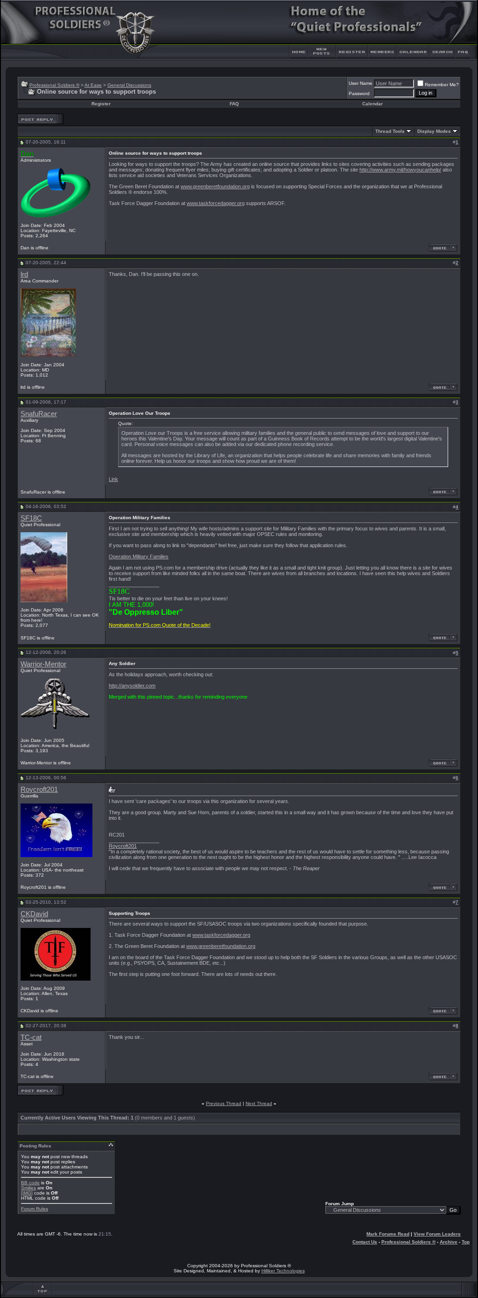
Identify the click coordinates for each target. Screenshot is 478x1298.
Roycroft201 (39, 789)
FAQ (234, 103)
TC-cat (31, 1037)
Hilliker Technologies (283, 1270)
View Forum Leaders (437, 1233)
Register (101, 103)
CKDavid (34, 914)
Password (359, 93)
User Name (361, 83)
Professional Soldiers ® (54, 85)
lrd (24, 274)
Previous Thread (223, 1103)
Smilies (28, 1187)
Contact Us (364, 1241)
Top (466, 1241)
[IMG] (27, 1192)
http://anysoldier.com (132, 685)
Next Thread (259, 1103)
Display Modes (434, 131)
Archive (448, 1241)
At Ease (93, 85)
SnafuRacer (39, 414)
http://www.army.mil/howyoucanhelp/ (400, 169)
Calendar (372, 103)
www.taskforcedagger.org (216, 203)
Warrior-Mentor (43, 664)
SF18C (31, 518)
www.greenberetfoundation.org (215, 186)
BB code (30, 1182)
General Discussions (129, 85)
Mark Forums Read (387, 1233)
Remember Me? (442, 84)
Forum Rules (34, 1208)
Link (113, 479)
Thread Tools (390, 131)
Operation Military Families (139, 556)
